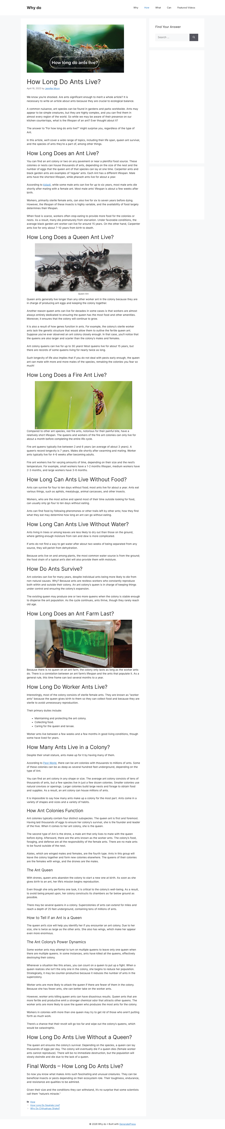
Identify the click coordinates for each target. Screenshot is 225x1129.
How (146, 7)
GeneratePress (127, 1124)
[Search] (193, 37)
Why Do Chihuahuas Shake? (45, 1108)
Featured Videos (186, 7)
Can (169, 7)
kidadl (47, 184)
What (158, 7)
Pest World (49, 762)
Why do (34, 7)
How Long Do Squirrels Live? (45, 1105)
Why (135, 7)
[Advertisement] (178, 110)
